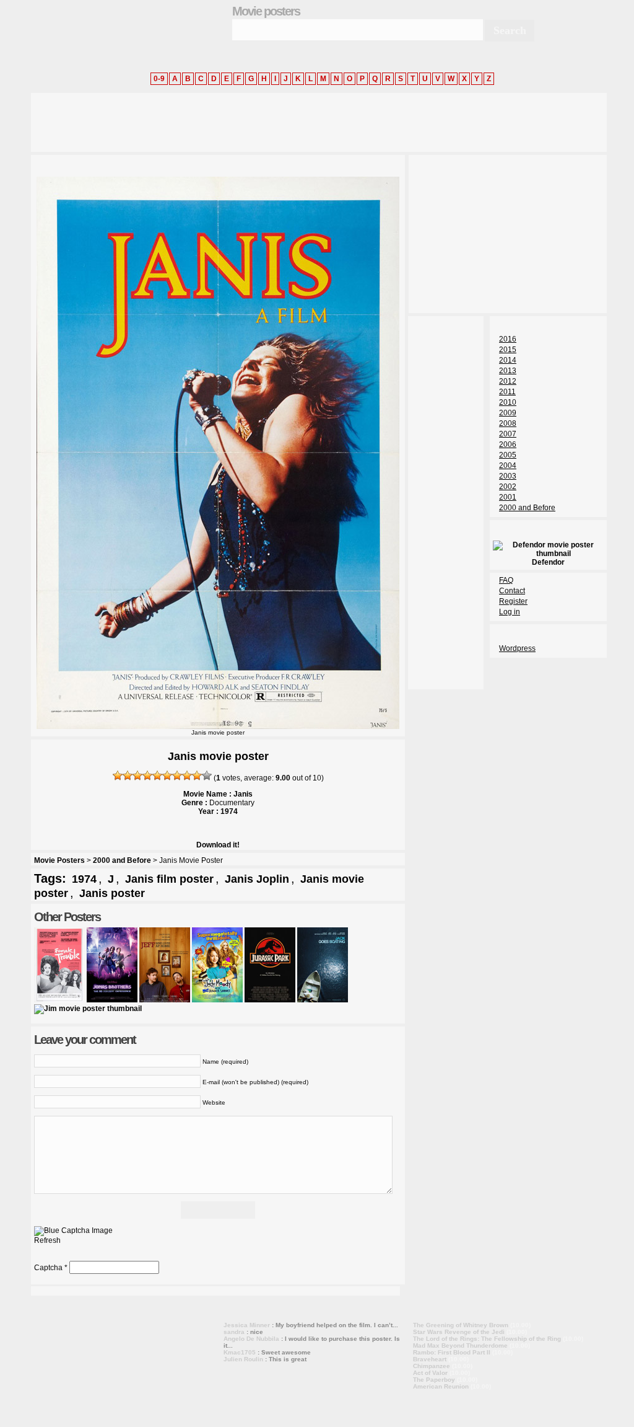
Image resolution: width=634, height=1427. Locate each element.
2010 (507, 402)
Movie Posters (59, 860)
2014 (507, 360)
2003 (507, 476)
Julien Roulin (243, 1359)
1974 (84, 879)
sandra (234, 1331)
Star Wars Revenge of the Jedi (459, 1331)
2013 (507, 370)
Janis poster (112, 893)
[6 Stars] (167, 775)
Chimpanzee (431, 1366)
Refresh (47, 1240)
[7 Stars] (177, 775)
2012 (507, 381)
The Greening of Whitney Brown (460, 1325)
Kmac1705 (240, 1352)
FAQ (506, 580)
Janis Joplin (257, 879)
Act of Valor (430, 1372)
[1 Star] (118, 775)
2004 (507, 465)
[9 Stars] (197, 775)
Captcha (48, 1267)
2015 (507, 349)
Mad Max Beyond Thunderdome (460, 1345)
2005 (507, 455)
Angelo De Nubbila (251, 1338)
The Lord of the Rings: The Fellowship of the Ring (487, 1338)
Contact (512, 590)
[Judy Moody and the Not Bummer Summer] (217, 1000)
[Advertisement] (256, 121)
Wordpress (517, 648)
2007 (507, 434)
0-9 (159, 78)
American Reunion (441, 1386)
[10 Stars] (207, 775)
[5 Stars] (157, 775)
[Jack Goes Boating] (322, 1000)
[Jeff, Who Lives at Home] (164, 1000)
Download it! (218, 845)
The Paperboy (434, 1379)
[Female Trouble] (59, 1000)
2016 (507, 339)
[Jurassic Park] (270, 1000)
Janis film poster (169, 879)
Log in (509, 611)
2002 (507, 486)
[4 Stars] (147, 775)
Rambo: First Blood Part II (451, 1352)
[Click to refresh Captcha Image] (73, 1231)
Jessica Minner (247, 1325)
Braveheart (429, 1359)
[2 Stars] (127, 775)
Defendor (548, 562)
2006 (507, 444)
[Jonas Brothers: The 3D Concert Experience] (112, 1000)
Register (513, 601)
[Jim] (88, 1008)
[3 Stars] (137, 775)
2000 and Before (122, 860)
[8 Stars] (187, 775)
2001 (507, 497)
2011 (507, 391)
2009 (507, 413)
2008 (507, 423)
